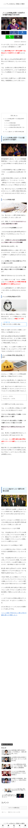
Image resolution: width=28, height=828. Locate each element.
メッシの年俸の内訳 (11, 123)
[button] (18, 37)
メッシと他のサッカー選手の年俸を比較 (14, 131)
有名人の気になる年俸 (7, 744)
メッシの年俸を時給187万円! (13, 125)
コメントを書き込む (14, 807)
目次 (12, 115)
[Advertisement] (14, 97)
